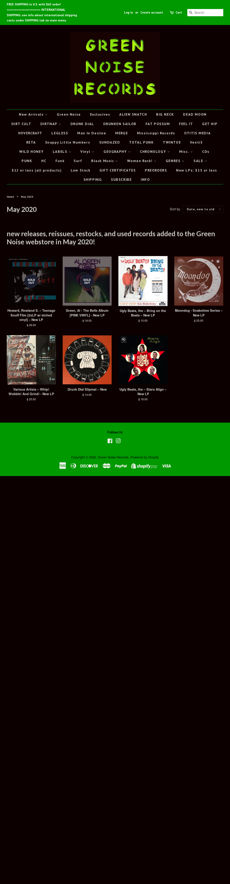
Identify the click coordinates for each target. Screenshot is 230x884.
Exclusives (100, 114)
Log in (128, 12)
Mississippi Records (156, 133)
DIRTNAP (49, 123)
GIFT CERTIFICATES (118, 170)
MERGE (121, 133)
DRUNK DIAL (82, 123)
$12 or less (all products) (37, 170)
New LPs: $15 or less (196, 170)
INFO (145, 179)
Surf (78, 160)
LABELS (61, 151)
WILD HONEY (31, 151)
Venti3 (196, 142)
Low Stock (80, 170)
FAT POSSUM (158, 123)
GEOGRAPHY (116, 151)
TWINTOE (172, 142)
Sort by (175, 208)
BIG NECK (165, 114)
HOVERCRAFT (30, 133)
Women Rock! (140, 160)
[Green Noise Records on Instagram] (118, 441)
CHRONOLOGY (153, 151)
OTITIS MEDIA (197, 133)
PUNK (27, 160)
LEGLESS (59, 133)
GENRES (174, 160)
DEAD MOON (194, 114)
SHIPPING (93, 179)
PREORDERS (156, 170)
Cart (179, 12)
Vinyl (86, 151)
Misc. (184, 151)
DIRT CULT (21, 123)
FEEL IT (186, 123)
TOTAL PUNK (141, 142)
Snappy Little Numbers (67, 142)
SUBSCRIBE (121, 179)
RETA (31, 142)
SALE (199, 160)
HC (43, 160)
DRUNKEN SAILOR (119, 123)
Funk (59, 160)
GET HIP (209, 123)
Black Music (103, 160)
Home (10, 196)
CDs (206, 151)
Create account (151, 12)
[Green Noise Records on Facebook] (110, 441)
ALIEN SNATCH (133, 114)
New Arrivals (32, 114)
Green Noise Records (113, 457)
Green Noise (69, 114)
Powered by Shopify (144, 457)
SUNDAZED (109, 142)
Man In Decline (91, 133)
